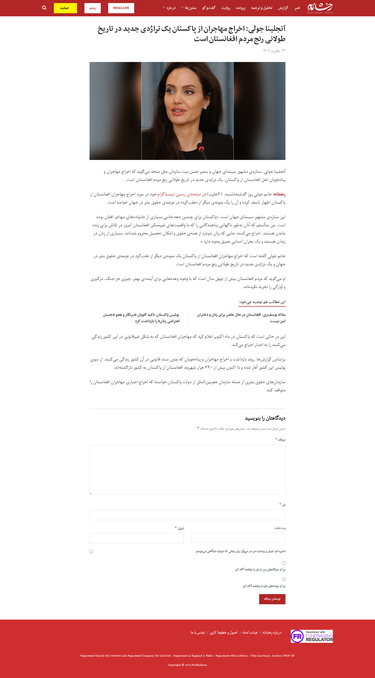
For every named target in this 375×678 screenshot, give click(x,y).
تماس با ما (198, 632)
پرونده (240, 8)
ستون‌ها (190, 8)
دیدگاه (280, 440)
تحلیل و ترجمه (261, 8)
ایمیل (179, 528)
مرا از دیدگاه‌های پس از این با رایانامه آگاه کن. (259, 569)
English (121, 8)
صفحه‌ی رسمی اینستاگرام (179, 194)
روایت (225, 8)
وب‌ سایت (279, 528)
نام (282, 505)
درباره (171, 8)
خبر (297, 8)
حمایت (65, 8)
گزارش (283, 8)
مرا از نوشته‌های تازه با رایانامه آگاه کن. (263, 586)
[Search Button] (44, 8)
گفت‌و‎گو (209, 8)
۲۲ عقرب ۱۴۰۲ (273, 51)
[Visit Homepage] (320, 8)
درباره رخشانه (272, 632)
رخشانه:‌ (279, 194)
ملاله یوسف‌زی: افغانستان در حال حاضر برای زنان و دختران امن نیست (241, 317)
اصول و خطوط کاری (224, 632)
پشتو (93, 8)
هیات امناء (250, 632)
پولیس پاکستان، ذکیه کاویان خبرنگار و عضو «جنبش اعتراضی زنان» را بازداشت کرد (141, 317)
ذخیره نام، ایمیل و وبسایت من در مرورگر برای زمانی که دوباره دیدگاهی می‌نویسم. (240, 551)
